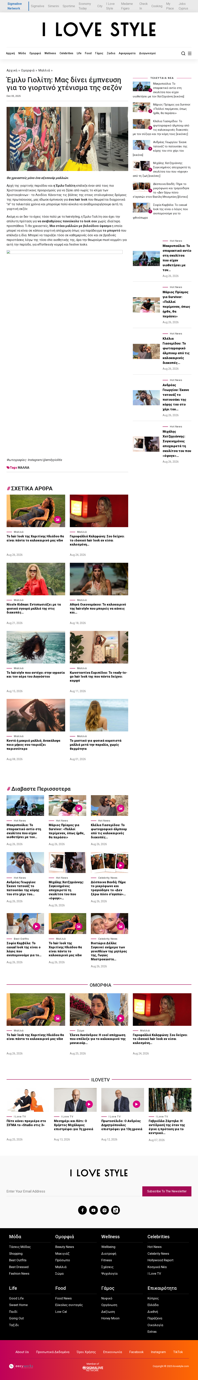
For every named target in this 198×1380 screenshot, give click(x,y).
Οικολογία (155, 1325)
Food (88, 53)
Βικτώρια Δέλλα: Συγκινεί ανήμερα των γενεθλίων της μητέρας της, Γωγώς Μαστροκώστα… (109, 951)
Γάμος (99, 53)
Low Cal (61, 1312)
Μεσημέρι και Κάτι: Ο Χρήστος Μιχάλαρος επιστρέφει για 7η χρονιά (74, 1125)
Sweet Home (18, 1305)
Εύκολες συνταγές (69, 1305)
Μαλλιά (44, 70)
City (99, 6)
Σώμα (80, 1030)
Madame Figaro (127, 6)
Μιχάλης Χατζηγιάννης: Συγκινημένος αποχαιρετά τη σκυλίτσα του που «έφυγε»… (66, 890)
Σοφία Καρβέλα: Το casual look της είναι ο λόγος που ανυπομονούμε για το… (24, 949)
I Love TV (20, 1116)
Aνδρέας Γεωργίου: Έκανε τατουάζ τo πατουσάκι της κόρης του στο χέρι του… (23, 888)
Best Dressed (19, 1267)
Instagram (158, 1352)
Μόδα (22, 53)
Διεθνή (153, 1312)
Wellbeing (108, 1247)
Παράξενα (155, 1318)
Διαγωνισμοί (147, 53)
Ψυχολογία (109, 1273)
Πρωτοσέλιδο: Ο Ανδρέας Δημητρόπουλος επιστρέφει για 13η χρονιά (121, 1125)
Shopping (16, 1253)
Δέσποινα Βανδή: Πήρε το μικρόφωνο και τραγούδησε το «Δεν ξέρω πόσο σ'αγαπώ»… (108, 888)
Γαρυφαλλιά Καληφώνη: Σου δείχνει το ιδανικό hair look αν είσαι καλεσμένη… (97, 540)
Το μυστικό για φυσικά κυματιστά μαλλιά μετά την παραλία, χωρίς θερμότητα (95, 745)
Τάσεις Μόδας (20, 1247)
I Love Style (110, 6)
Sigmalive (37, 6)
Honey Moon (110, 1318)
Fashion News (19, 1273)
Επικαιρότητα (162, 1288)
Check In (143, 6)
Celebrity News (108, 877)
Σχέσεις (107, 1267)
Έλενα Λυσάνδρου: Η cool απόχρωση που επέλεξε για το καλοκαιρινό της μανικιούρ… (98, 1039)
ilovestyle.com (181, 1366)
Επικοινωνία (112, 1352)
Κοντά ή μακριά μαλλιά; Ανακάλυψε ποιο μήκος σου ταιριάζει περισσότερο (34, 745)
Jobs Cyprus (183, 6)
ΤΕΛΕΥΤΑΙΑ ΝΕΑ (162, 78)
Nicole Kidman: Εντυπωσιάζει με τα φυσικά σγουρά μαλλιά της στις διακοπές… (34, 608)
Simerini (53, 6)
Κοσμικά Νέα (157, 1267)
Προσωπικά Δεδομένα (52, 1352)
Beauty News (64, 1247)
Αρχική (10, 53)
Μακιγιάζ (62, 1253)
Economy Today (85, 6)
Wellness (50, 53)
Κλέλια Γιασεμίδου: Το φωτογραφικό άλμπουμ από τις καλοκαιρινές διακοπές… (109, 831)
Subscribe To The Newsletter (167, 1191)
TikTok (178, 1352)
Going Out (16, 1318)
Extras (152, 1332)
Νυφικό (106, 1298)
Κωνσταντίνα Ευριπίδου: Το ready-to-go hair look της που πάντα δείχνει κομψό (98, 677)
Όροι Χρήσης (86, 1352)
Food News (63, 1298)
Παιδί (13, 1312)
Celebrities (66, 53)
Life (79, 53)
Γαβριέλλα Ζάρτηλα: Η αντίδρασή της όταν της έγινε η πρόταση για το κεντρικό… (167, 1127)
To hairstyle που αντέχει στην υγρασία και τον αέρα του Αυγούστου (36, 675)
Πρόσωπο (62, 1260)
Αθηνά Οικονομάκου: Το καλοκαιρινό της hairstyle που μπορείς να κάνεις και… (98, 608)
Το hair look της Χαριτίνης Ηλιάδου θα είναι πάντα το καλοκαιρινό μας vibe (35, 538)
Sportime (69, 6)
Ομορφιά (35, 53)
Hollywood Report (160, 1260)
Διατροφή (108, 1253)
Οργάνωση (109, 1305)
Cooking (156, 6)
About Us (22, 1352)
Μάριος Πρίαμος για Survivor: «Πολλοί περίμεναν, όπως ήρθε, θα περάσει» (67, 831)
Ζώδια (111, 53)
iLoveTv (100, 1080)
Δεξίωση (108, 1312)
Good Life (16, 1298)
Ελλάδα (153, 1305)
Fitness (106, 1260)
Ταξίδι (14, 1325)
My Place (170, 6)
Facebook (136, 1352)
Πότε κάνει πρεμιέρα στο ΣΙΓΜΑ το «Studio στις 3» (26, 1123)
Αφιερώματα (127, 53)
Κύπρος (153, 1298)
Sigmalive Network (15, 6)
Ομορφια (100, 985)
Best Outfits (21, 938)
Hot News (20, 820)
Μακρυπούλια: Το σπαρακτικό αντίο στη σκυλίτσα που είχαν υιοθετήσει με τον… (24, 831)
